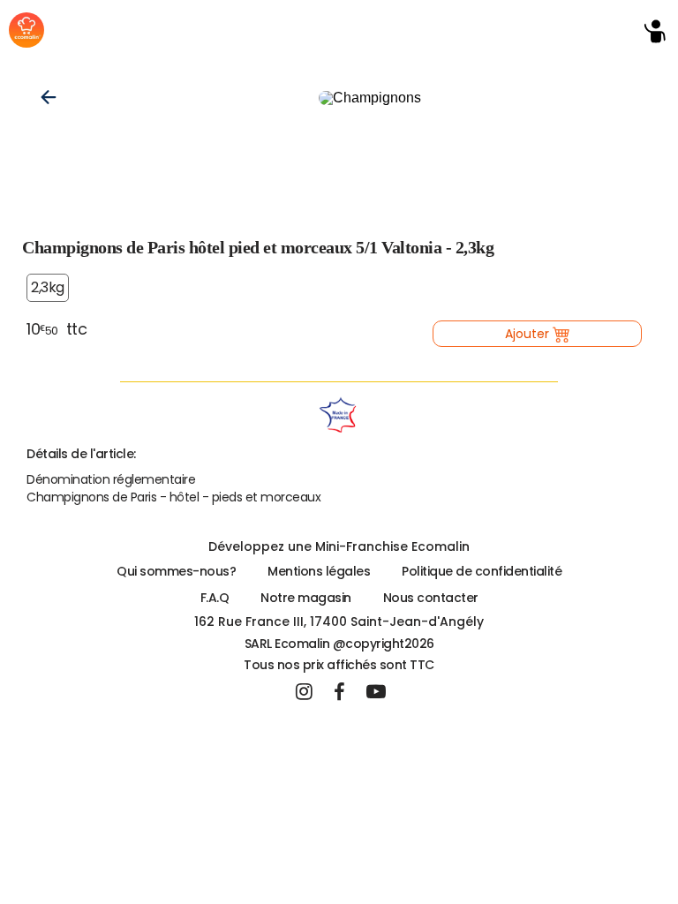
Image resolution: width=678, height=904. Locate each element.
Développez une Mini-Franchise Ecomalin (339, 546)
